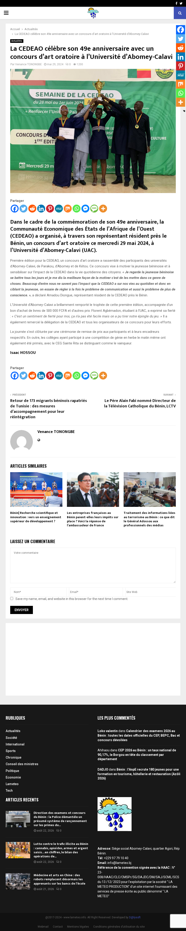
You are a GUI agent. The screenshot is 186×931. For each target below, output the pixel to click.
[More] (103, 209)
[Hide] (184, 111)
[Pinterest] (50, 209)
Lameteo (12, 784)
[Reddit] (32, 209)
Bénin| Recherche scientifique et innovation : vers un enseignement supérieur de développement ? (35, 517)
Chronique (13, 757)
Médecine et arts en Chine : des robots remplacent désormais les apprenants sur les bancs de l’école (59, 879)
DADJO (103, 769)
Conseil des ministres (22, 764)
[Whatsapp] (77, 209)
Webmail (43, 926)
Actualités (16, 41)
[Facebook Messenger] (85, 209)
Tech (9, 790)
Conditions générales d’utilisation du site (119, 926)
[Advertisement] (93, 659)
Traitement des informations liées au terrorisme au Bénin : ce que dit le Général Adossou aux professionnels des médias (149, 519)
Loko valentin (108, 731)
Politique (12, 771)
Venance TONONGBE (28, 64)
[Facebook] (15, 209)
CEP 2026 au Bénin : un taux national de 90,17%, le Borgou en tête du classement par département (137, 754)
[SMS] (94, 209)
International (15, 744)
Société (11, 738)
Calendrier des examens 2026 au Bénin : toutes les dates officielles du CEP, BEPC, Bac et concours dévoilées (139, 735)
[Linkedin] (41, 209)
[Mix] (68, 209)
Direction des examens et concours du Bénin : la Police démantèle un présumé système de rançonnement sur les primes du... (60, 819)
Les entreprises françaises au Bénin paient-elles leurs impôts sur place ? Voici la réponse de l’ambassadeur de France (92, 519)
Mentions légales (78, 926)
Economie (13, 777)
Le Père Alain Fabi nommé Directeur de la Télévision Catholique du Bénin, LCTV (140, 403)
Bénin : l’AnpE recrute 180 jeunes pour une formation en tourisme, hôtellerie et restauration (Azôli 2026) (139, 774)
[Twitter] (23, 209)
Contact (58, 926)
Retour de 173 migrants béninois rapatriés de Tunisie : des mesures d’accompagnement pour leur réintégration (48, 409)
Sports (11, 751)
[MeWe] (59, 209)
